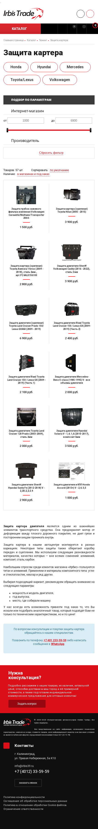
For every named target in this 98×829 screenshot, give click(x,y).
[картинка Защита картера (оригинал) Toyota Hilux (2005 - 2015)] (71, 195)
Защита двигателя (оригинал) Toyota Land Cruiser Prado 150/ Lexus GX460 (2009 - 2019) (26, 326)
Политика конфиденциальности (24, 797)
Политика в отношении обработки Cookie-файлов (35, 805)
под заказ (74, 235)
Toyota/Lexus (22, 80)
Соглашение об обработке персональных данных (35, 801)
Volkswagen (59, 80)
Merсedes (75, 67)
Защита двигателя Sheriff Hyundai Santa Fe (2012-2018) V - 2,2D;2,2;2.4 (26, 487)
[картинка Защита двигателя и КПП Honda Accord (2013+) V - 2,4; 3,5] (71, 470)
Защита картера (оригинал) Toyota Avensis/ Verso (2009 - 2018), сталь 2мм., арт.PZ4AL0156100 (26, 270)
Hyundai (44, 67)
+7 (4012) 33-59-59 (32, 771)
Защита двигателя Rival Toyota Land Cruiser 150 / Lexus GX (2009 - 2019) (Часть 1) (26, 379)
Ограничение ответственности (23, 809)
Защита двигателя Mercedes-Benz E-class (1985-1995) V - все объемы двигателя (71, 379)
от (5, 120)
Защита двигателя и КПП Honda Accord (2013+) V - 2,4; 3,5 (72, 486)
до (53, 120)
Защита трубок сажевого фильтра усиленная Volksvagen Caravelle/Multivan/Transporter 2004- (26, 213)
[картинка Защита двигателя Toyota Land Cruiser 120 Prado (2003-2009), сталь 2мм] (26, 417)
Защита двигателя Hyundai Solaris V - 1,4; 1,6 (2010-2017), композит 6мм (71, 434)
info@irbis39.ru (24, 766)
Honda (15, 67)
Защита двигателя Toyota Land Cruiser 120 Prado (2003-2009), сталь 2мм (26, 434)
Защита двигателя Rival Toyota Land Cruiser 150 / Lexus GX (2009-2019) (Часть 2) (72, 326)
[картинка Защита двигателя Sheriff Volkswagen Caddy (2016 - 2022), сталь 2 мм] (71, 252)
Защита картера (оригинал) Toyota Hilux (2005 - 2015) (72, 210)
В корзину (28, 235)
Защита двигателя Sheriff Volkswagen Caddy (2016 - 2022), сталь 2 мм (71, 269)
